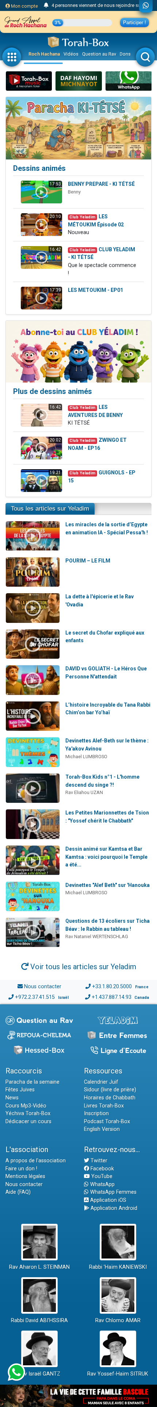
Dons (125, 54)
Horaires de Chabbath (109, 1098)
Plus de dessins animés (52, 391)
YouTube (101, 1176)
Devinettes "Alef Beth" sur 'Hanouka (107, 885)
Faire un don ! (21, 1169)
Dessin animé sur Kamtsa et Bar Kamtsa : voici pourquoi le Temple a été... (106, 857)
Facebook (101, 1169)
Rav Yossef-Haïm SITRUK (117, 1374)
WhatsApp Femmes (113, 1192)
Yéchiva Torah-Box (27, 1113)
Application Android (113, 1208)
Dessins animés (39, 168)
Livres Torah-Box (104, 1106)
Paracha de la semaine (32, 1082)
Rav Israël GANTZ (39, 1374)
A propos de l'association (35, 1161)
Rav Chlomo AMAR (118, 1320)
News (12, 1098)
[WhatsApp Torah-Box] (146, 6)
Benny (74, 192)
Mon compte (24, 6)
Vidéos (71, 54)
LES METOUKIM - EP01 (95, 290)
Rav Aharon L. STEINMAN (39, 1267)
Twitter (98, 1161)
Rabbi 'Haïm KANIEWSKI (118, 1267)
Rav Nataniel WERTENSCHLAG (96, 936)
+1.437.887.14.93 (111, 997)
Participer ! (134, 22)
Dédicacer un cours (28, 1121)
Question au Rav (99, 54)
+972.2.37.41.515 (35, 997)
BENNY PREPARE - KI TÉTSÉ (101, 184)
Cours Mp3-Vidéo (25, 1106)
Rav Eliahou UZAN (84, 792)
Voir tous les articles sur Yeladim (82, 966)
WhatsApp (102, 1184)
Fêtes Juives (20, 1090)
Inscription (96, 1113)
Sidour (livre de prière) (110, 1090)
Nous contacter (42, 986)
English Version (102, 1129)
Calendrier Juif (101, 1082)
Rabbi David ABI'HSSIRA (39, 1320)
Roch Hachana (44, 54)
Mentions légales (25, 1176)
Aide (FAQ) (18, 1192)
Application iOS (107, 1200)
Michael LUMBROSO (86, 756)
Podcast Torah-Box (107, 1121)
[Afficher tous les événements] (46, 5)
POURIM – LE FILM (87, 561)
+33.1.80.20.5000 (112, 986)
